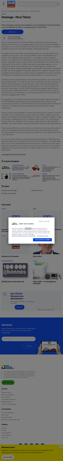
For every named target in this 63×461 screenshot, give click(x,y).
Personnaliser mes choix (42, 235)
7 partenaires (28, 228)
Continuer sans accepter (44, 221)
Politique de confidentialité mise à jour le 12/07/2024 (23, 235)
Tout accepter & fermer (42, 239)
